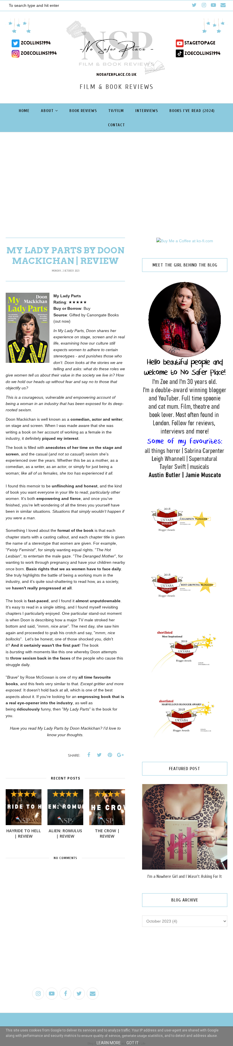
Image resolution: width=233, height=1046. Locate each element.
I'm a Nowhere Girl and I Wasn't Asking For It (184, 876)
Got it (132, 1043)
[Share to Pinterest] (109, 755)
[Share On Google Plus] (120, 755)
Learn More (109, 1043)
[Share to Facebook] (88, 755)
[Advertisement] (116, 175)
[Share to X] (99, 755)
